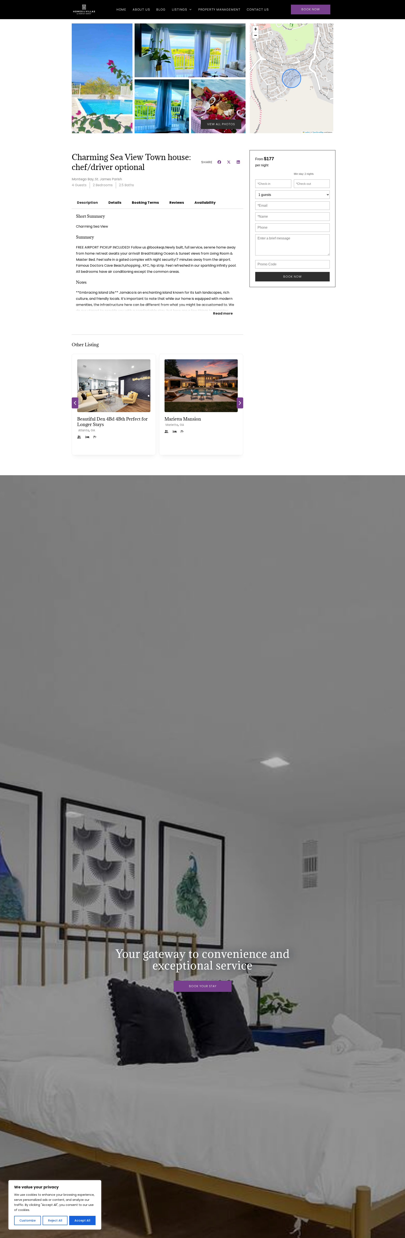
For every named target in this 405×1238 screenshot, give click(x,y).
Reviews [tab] (176, 202)
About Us (141, 9)
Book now (292, 276)
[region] (54, 1205)
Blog (160, 9)
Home (121, 9)
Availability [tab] (205, 202)
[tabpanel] (157, 268)
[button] (255, 29)
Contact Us (258, 9)
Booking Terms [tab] (145, 202)
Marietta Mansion (95, 419)
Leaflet (306, 132)
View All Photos (221, 124)
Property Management (219, 9)
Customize (27, 1220)
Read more (223, 313)
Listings (179, 9)
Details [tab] (114, 202)
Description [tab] (87, 202)
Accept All (82, 1220)
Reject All (55, 1220)
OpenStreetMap (317, 132)
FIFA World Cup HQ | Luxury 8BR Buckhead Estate (199, 421)
